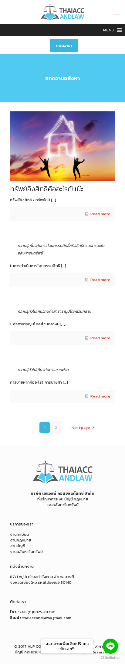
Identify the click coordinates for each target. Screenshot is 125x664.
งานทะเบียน (19, 534)
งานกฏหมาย (20, 540)
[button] (108, 30)
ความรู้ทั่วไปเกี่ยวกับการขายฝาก (43, 369)
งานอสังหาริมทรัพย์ (26, 551)
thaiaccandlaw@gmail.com (46, 618)
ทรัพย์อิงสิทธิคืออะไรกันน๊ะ (46, 189)
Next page (81, 427)
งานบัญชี (17, 546)
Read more (100, 214)
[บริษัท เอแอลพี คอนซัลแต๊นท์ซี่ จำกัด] (62, 12)
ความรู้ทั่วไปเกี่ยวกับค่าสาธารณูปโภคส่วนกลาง (54, 311)
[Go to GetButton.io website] (110, 658)
